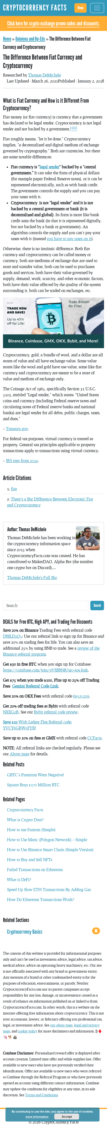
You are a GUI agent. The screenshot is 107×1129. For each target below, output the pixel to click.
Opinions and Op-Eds (30, 39)
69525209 (81, 696)
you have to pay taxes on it (69, 238)
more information (37, 1117)
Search (97, 605)
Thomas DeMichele (44, 75)
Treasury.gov (17, 428)
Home (7, 39)
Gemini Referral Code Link (35, 686)
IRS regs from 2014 (22, 460)
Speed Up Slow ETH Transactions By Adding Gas (49, 889)
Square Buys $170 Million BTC (33, 784)
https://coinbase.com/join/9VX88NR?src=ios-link (45, 670)
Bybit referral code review (56, 712)
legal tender (49, 166)
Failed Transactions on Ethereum (35, 869)
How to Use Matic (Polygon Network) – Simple (47, 839)
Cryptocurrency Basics (52, 931)
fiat (14, 488)
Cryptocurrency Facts (25, 809)
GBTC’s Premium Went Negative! (35, 774)
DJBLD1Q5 (12, 636)
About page (19, 753)
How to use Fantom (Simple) (31, 829)
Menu (80, 7)
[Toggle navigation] (97, 8)
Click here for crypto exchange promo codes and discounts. (53, 23)
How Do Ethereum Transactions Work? (40, 899)
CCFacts (94, 737)
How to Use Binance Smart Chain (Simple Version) (50, 849)
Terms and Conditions (41, 1095)
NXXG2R (11, 712)
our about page (61, 1025)
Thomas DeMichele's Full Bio (32, 577)
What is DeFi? (19, 879)
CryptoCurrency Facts (35, 8)
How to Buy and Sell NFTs (29, 859)
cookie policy (27, 1031)
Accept (67, 1116)
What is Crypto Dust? (25, 819)
